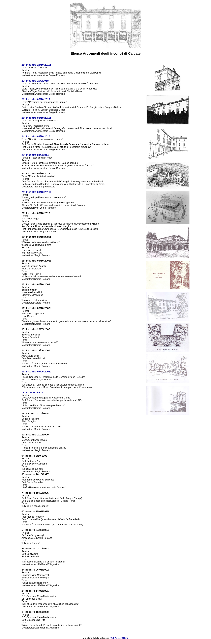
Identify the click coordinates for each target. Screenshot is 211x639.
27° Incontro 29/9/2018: (36, 80)
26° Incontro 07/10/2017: (36, 99)
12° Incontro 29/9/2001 (34, 392)
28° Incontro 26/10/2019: (36, 64)
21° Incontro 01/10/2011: (36, 192)
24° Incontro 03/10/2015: (36, 136)
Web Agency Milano (119, 638)
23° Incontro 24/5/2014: (36, 154)
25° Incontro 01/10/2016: (36, 117)
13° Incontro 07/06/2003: (36, 371)
